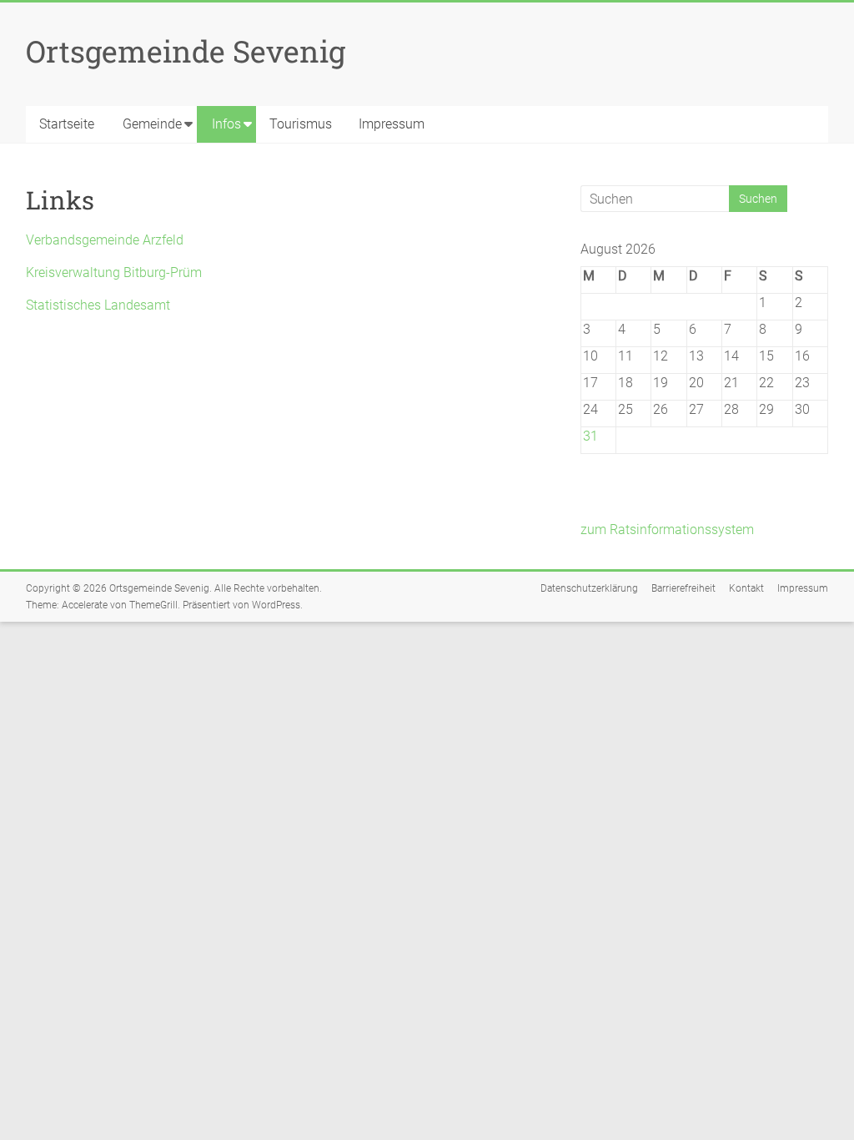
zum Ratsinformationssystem (667, 529)
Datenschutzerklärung (589, 588)
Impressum (391, 124)
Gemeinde (152, 124)
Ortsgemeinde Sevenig (185, 51)
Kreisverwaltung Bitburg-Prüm (114, 272)
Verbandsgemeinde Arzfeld (104, 240)
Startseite (66, 124)
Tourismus (300, 124)
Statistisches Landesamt (98, 305)
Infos (226, 124)
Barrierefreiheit (683, 588)
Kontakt (746, 588)
